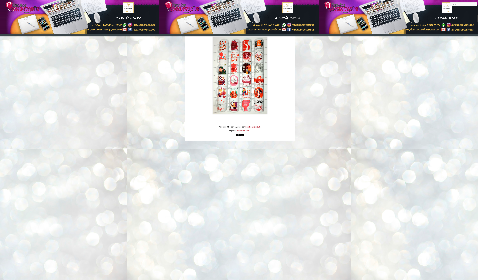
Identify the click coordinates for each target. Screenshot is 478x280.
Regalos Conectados (253, 127)
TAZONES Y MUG (244, 130)
